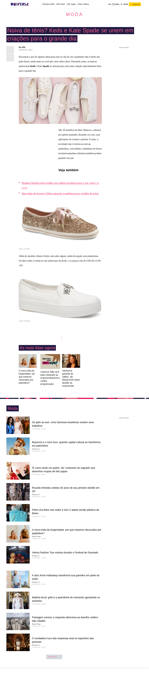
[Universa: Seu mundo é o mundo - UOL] (19, 4)
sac (109, 4)
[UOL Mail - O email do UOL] (115, 4)
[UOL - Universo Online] (30, 4)
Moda (74, 14)
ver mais (52, 657)
